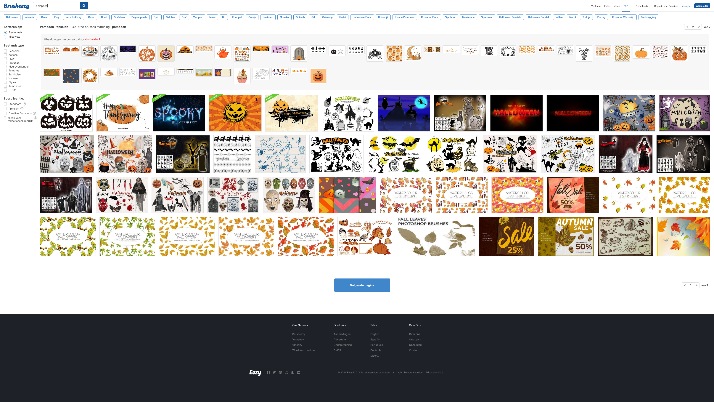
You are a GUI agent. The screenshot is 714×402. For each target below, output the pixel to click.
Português (376, 344)
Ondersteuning (343, 344)
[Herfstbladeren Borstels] (436, 236)
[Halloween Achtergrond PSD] (235, 113)
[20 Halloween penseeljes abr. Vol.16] (122, 195)
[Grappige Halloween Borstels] (280, 154)
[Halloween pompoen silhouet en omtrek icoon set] (337, 50)
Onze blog (415, 344)
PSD (626, 6)
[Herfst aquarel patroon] (406, 195)
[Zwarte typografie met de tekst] (489, 50)
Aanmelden (702, 5)
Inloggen (686, 6)
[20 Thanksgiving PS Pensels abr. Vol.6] (365, 236)
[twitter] (274, 372)
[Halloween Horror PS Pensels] (183, 154)
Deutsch (375, 350)
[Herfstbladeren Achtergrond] (683, 236)
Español (375, 339)
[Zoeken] (84, 5)
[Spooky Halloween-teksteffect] (516, 113)
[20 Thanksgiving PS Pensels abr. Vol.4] (625, 236)
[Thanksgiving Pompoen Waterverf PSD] (122, 113)
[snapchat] (292, 372)
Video (617, 6)
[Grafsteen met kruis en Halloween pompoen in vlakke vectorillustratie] (299, 53)
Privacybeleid (433, 372)
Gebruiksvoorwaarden (410, 372)
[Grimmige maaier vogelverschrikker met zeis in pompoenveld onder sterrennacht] (127, 49)
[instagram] (286, 372)
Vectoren (596, 6)
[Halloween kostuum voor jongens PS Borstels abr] (66, 195)
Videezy (297, 344)
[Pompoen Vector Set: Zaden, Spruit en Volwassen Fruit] (261, 74)
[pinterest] (280, 372)
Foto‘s (607, 6)
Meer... (374, 355)
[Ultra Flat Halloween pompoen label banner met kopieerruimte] (222, 72)
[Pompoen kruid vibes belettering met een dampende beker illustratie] (584, 53)
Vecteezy (298, 339)
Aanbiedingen (342, 334)
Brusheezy (298, 334)
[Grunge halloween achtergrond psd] (291, 113)
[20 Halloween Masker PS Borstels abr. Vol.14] (289, 195)
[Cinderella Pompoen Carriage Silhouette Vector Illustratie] (375, 53)
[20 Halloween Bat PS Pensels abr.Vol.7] (394, 154)
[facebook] (268, 372)
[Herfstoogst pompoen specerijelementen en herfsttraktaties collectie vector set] (51, 50)
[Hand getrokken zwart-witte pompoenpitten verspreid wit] (127, 72)
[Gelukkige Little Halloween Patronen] (347, 195)
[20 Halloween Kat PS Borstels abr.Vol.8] (452, 154)
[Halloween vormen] (404, 113)
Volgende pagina (362, 285)
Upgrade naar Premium (666, 6)
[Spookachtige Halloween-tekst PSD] (179, 113)
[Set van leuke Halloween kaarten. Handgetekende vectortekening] (146, 74)
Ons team (415, 339)
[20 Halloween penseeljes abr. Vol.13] (178, 195)
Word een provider (303, 350)
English (374, 334)
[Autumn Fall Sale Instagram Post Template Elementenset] (573, 195)
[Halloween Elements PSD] (629, 113)
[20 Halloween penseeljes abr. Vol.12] (568, 154)
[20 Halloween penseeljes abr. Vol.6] (336, 154)
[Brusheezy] (16, 6)
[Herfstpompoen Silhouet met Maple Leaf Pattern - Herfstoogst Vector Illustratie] (146, 53)
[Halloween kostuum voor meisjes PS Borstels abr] (626, 154)
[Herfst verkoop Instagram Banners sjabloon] (566, 236)
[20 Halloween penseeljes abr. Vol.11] (510, 154)
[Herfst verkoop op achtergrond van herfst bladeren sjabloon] (506, 236)
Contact (414, 350)
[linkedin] (298, 372)
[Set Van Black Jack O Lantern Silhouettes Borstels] (66, 113)
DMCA (338, 350)
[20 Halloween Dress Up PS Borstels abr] (683, 154)
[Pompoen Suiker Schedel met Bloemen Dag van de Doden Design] (166, 53)
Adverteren (340, 339)
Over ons (414, 334)
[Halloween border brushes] (232, 154)
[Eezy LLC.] (255, 372)
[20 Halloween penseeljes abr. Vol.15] (233, 195)
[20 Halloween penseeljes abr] (348, 113)
